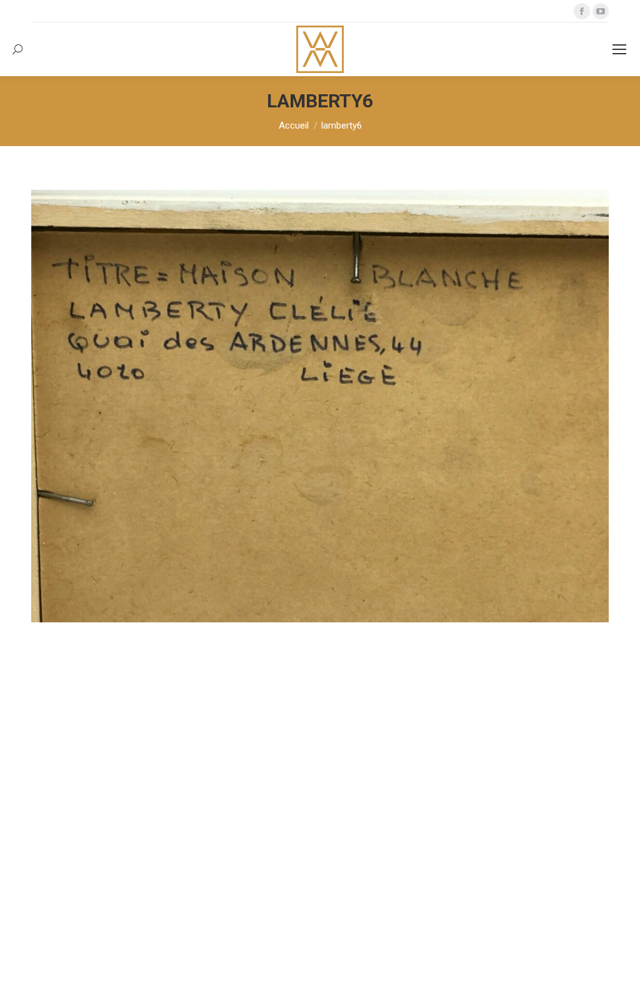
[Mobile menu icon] (619, 49)
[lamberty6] (320, 406)
